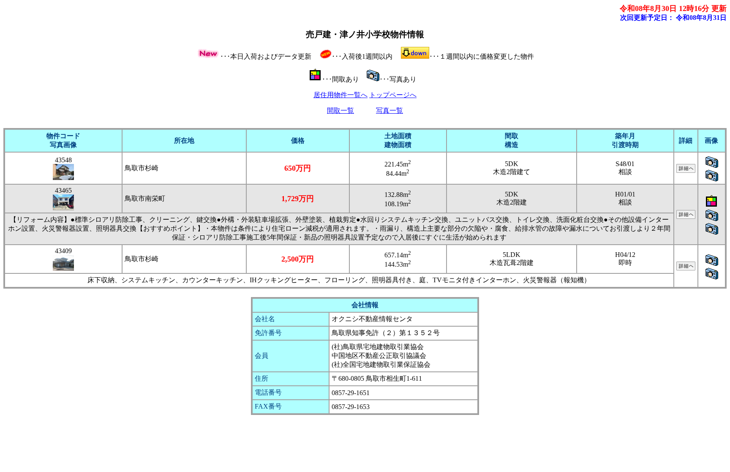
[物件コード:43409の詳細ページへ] (685, 268)
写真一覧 (389, 110)
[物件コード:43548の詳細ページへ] (685, 170)
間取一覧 (340, 110)
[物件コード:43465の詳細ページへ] (685, 216)
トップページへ (393, 94)
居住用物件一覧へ (340, 94)
